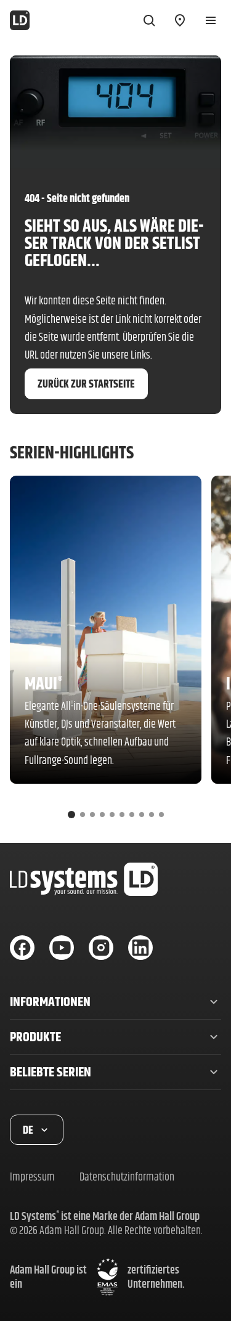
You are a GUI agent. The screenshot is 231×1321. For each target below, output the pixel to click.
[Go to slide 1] (71, 814)
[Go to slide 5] (112, 814)
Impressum (32, 1176)
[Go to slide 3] (92, 814)
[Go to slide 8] (141, 814)
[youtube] (61, 947)
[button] (115, 1001)
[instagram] (101, 947)
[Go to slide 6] (122, 814)
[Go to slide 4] (102, 814)
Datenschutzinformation (126, 1176)
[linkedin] (140, 947)
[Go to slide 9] (151, 814)
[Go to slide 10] (161, 814)
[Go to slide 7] (131, 814)
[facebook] (22, 947)
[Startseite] (20, 20)
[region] (115, 652)
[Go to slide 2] (82, 814)
